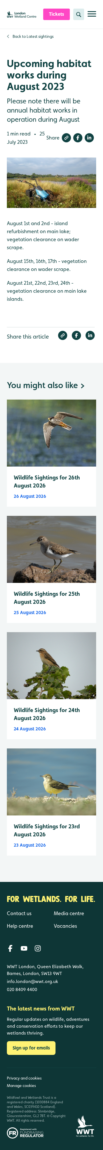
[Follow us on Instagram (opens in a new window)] (37, 948)
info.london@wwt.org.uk (32, 981)
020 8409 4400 (22, 989)
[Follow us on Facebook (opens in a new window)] (10, 948)
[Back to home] (85, 1103)
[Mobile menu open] (92, 16)
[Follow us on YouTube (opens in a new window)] (24, 948)
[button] (66, 137)
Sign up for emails (31, 1048)
